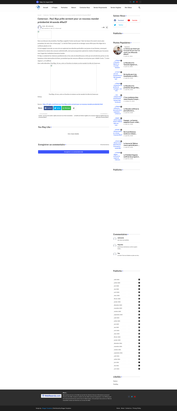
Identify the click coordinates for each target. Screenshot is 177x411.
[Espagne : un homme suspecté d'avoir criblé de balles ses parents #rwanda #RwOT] (117, 121)
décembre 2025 (127, 305)
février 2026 (127, 298)
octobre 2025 (127, 311)
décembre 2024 (127, 343)
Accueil (45, 7)
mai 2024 (126, 365)
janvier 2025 (127, 340)
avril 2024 (127, 369)
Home (118, 408)
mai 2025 (127, 327)
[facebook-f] (130, 2)
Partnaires (64, 7)
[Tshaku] (140, 2)
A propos (54, 7)
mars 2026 (127, 295)
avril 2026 (127, 292)
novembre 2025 (127, 308)
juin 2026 (126, 286)
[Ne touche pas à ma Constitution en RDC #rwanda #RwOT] (117, 75)
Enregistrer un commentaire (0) (73, 152)
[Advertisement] (126, 200)
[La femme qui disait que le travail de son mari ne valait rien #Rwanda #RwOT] (117, 50)
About (122, 408)
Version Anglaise (116, 7)
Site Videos (128, 7)
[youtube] (137, 2)
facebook (121, 20)
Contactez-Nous (85, 7)
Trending (115, 384)
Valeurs (73, 7)
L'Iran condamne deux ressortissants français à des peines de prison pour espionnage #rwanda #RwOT (131, 98)
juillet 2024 (127, 359)
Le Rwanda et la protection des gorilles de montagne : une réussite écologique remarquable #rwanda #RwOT (131, 87)
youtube (134, 20)
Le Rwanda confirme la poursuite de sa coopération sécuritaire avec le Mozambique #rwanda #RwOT (131, 110)
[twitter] (134, 2)
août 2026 (127, 279)
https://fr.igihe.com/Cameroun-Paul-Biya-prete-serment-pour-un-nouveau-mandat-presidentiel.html (73, 104)
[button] (139, 7)
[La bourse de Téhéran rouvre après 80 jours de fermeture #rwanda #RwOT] (117, 144)
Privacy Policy (137, 408)
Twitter (58, 108)
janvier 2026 (127, 302)
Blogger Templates (47, 408)
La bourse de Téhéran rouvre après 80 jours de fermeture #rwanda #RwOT (132, 144)
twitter (121, 25)
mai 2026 (127, 289)
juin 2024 (126, 362)
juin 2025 (127, 324)
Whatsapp (67, 108)
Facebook (49, 108)
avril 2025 (127, 330)
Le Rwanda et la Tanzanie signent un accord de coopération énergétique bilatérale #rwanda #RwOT (131, 64)
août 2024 (127, 356)
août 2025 (127, 318)
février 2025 (127, 337)
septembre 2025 (127, 314)
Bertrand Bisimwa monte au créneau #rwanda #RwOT (130, 133)
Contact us (128, 408)
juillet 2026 (127, 283)
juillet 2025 (127, 321)
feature (115, 381)
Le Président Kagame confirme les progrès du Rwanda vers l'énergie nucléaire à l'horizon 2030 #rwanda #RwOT (131, 156)
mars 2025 (127, 334)
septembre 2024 (127, 353)
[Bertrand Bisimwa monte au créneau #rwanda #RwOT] (117, 133)
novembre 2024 (127, 346)
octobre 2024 (127, 349)
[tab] (45, 7)
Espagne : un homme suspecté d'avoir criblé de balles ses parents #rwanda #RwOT (131, 121)
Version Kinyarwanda (100, 7)
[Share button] (73, 108)
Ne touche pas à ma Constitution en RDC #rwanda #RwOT (130, 75)
